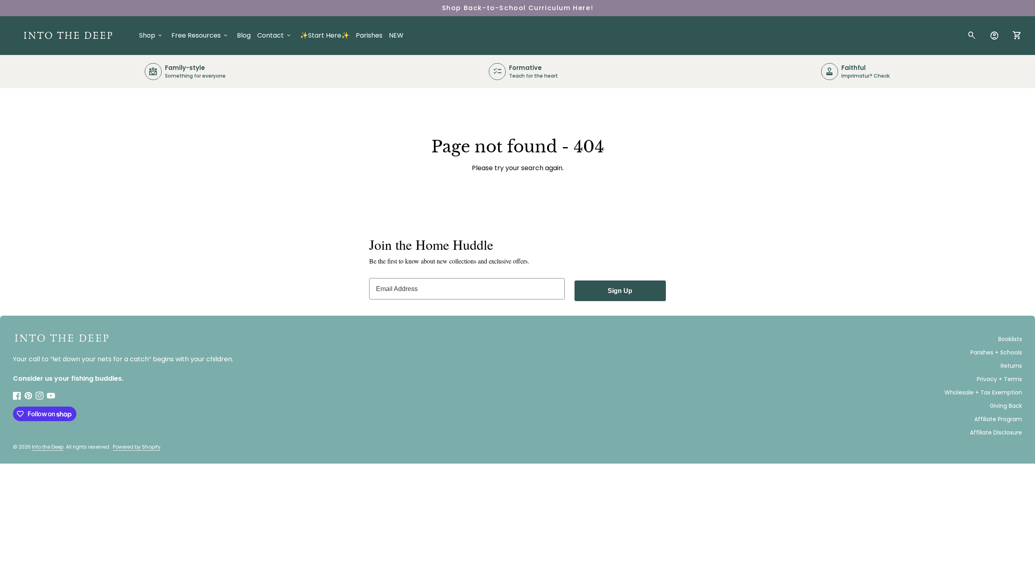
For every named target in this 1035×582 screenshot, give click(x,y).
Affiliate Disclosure (996, 432)
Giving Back (1006, 406)
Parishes (369, 35)
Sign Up (620, 290)
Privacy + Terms (999, 379)
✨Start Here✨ (324, 35)
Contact (274, 35)
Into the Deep (47, 446)
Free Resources (200, 35)
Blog (244, 35)
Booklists (1010, 339)
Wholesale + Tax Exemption (983, 392)
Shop (151, 35)
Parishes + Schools (996, 352)
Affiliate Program (998, 419)
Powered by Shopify (137, 446)
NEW (396, 35)
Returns (1011, 366)
